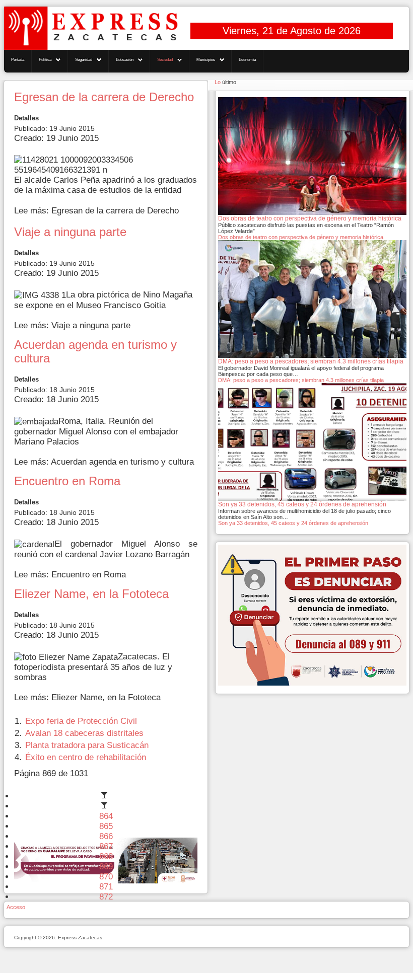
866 (106, 836)
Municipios (205, 59)
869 (106, 866)
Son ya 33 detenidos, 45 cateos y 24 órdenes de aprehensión (293, 523)
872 (106, 897)
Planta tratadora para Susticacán (87, 745)
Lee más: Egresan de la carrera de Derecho (96, 210)
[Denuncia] (312, 615)
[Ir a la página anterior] (106, 806)
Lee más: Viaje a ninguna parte (72, 325)
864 (106, 816)
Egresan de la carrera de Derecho (104, 97)
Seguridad (83, 59)
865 (106, 826)
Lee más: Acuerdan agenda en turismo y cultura (104, 462)
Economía (247, 59)
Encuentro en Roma (67, 481)
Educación (124, 59)
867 (106, 846)
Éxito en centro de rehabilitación (85, 757)
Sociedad (165, 59)
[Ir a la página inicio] (106, 796)
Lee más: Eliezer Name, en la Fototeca (87, 697)
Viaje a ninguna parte (70, 232)
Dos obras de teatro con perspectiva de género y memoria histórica (300, 237)
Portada (17, 59)
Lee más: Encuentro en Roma (70, 574)
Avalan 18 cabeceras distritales (84, 733)
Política (45, 59)
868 (106, 856)
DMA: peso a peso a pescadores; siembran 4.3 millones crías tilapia (301, 380)
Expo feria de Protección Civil (81, 721)
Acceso (16, 907)
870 (106, 876)
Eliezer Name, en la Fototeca (91, 594)
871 (106, 886)
